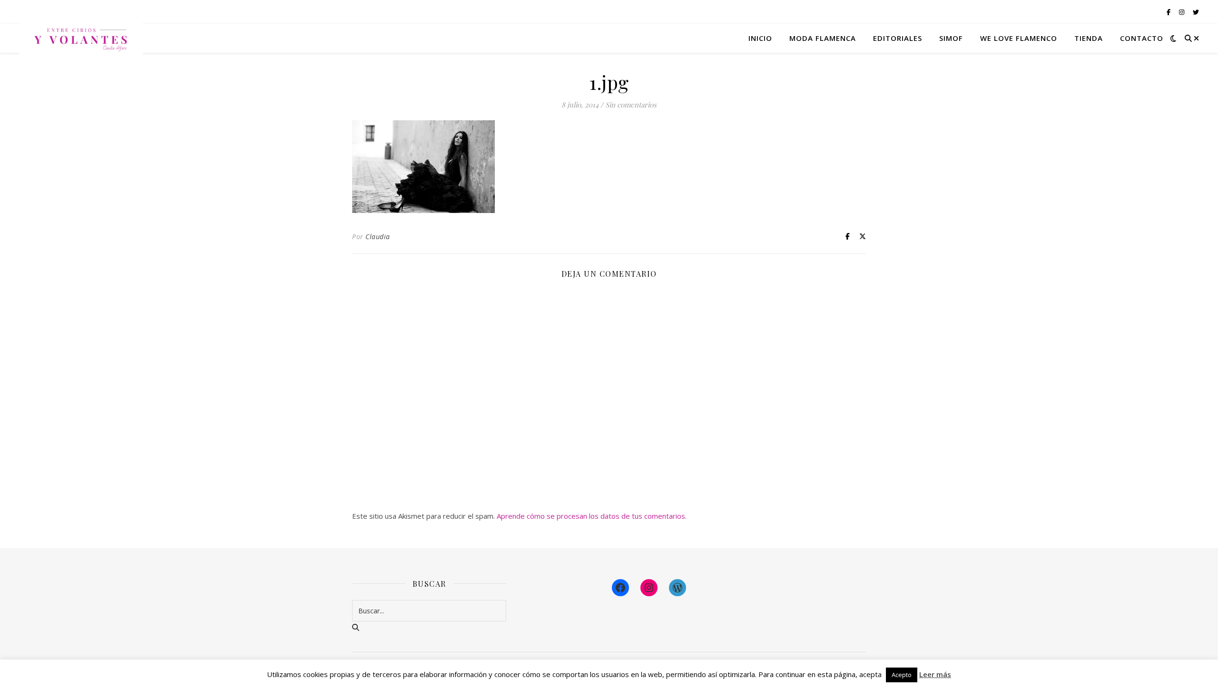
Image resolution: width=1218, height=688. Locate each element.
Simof (951, 38)
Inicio (760, 38)
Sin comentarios (631, 104)
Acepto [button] (902, 674)
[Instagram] (649, 587)
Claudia (377, 236)
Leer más (935, 674)
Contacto (1141, 38)
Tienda (1088, 38)
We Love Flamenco (1018, 38)
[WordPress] (677, 587)
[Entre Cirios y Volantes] (81, 38)
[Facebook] (620, 587)
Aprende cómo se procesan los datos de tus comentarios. (592, 516)
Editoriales (897, 38)
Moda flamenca (822, 38)
